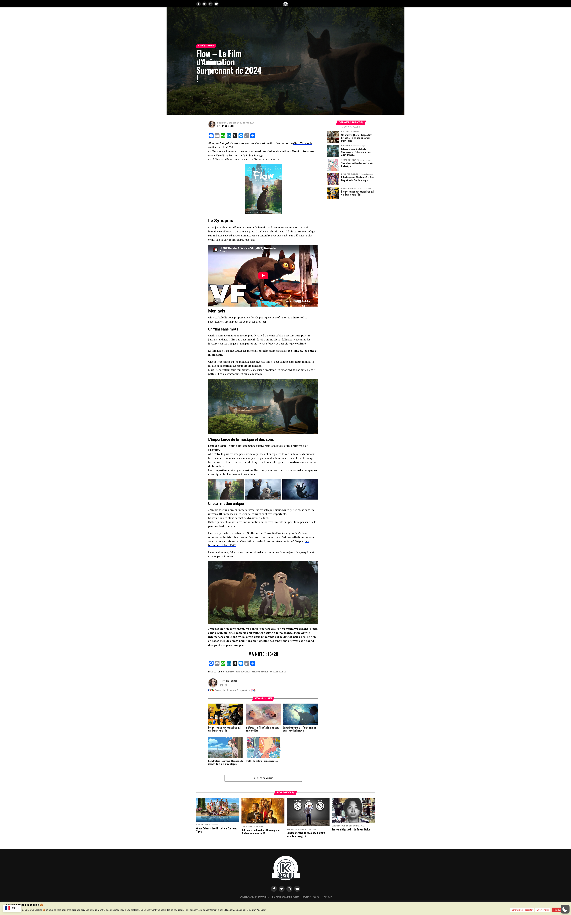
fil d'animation (261, 672)
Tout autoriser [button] (559, 910)
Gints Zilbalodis (302, 143)
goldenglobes (278, 672)
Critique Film (244, 672)
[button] (565, 909)
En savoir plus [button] (543, 910)
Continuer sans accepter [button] (522, 910)
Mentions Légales (310, 897)
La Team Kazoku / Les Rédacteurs (254, 897)
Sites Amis (327, 897)
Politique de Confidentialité (285, 897)
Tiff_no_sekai (227, 126)
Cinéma (230, 672)
